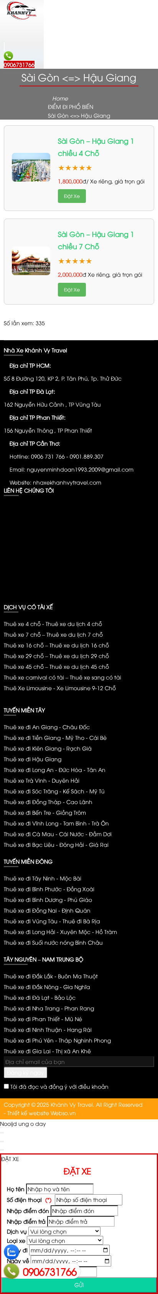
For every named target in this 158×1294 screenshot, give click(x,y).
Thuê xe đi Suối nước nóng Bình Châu (53, 942)
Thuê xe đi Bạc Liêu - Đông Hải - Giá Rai (56, 844)
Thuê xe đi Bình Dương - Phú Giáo (48, 899)
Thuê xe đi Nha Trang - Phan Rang (49, 1008)
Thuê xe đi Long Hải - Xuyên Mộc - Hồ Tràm (60, 931)
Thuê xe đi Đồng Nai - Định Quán (47, 910)
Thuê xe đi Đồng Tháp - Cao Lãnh (48, 801)
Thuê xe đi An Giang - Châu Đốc (47, 726)
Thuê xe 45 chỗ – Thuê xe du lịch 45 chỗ (56, 666)
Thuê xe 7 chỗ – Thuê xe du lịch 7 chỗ (53, 634)
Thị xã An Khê (47, 1050)
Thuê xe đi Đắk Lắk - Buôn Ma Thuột (51, 975)
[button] (10, 34)
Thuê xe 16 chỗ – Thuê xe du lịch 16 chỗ (56, 645)
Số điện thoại (28, 1199)
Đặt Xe (72, 196)
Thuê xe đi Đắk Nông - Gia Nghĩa (47, 986)
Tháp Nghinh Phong (57, 1040)
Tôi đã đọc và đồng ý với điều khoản (59, 1086)
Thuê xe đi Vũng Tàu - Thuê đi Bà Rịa (52, 920)
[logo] (22, 18)
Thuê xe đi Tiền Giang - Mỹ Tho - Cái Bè (55, 737)
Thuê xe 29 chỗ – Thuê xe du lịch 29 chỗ (56, 655)
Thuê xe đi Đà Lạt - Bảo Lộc (40, 997)
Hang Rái (48, 1029)
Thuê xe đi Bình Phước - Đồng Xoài (49, 888)
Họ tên (15, 1188)
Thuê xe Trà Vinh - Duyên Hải (41, 780)
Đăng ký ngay (25, 1072)
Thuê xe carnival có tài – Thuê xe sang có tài (62, 677)
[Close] (2, 1132)
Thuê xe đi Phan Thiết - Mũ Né (43, 1018)
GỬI (79, 1284)
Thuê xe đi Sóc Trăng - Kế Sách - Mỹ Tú (54, 791)
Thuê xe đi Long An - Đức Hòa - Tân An (54, 769)
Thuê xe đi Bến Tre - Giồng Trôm (45, 812)
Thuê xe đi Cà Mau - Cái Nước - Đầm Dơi (58, 833)
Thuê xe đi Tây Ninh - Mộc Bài (42, 878)
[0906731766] (11, 1271)
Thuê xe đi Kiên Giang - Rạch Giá (48, 748)
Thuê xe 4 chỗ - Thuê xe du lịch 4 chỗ (53, 623)
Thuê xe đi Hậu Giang (32, 758)
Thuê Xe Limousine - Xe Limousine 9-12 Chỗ (60, 687)
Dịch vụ (16, 1231)
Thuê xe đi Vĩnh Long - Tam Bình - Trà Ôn (56, 823)
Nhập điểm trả (25, 1221)
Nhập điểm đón (27, 1210)
